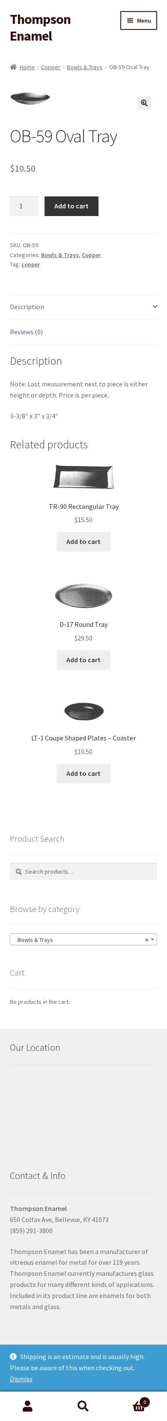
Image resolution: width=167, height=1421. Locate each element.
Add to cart (71, 206)
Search (83, 1406)
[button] (144, 103)
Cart (128, 1399)
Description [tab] (27, 306)
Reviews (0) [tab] (26, 331)
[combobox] (84, 939)
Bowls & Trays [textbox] (81, 940)
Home (27, 67)
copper (30, 264)
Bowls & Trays (84, 67)
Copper (50, 67)
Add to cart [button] (83, 541)
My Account (28, 1406)
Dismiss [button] (21, 1378)
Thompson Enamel (40, 27)
